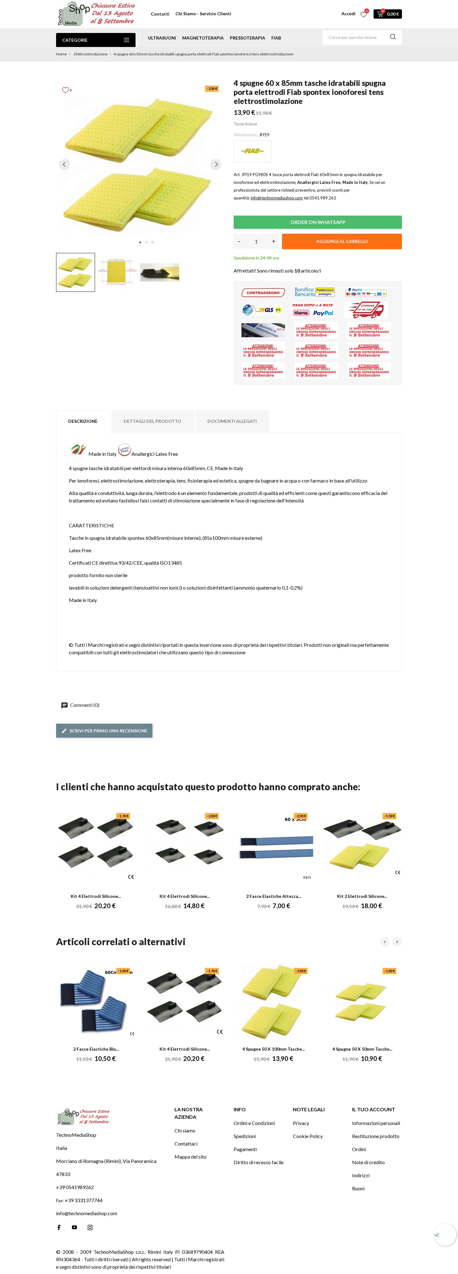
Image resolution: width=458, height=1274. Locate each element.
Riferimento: (246, 134)
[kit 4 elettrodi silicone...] (96, 847)
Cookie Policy (308, 1136)
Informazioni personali (376, 1123)
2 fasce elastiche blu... (96, 1049)
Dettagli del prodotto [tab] (152, 421)
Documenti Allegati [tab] (232, 421)
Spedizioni (245, 1136)
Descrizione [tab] (83, 421)
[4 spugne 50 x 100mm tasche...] (273, 1002)
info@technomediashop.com (86, 1213)
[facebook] (58, 1227)
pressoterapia (247, 37)
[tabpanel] (140, 164)
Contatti (160, 13)
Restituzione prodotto (375, 1136)
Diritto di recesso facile (259, 1162)
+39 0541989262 (75, 1187)
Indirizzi (361, 1175)
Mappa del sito (190, 1157)
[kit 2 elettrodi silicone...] (362, 847)
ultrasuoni (162, 37)
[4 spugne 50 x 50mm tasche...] (362, 1002)
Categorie (75, 40)
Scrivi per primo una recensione (108, 730)
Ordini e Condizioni (254, 1123)
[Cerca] (393, 37)
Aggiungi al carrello (342, 241)
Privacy (301, 1123)
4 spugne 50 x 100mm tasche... (273, 1049)
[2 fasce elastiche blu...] (96, 1002)
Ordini (359, 1149)
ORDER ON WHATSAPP (318, 222)
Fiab (276, 37)
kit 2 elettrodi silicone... (362, 896)
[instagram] (90, 1227)
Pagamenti (245, 1149)
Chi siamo (184, 1130)
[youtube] (74, 1227)
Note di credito (368, 1162)
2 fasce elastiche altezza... (273, 896)
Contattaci (186, 1143)
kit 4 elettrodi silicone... (96, 896)
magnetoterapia (203, 37)
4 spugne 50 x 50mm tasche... (362, 1049)
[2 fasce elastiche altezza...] (273, 847)
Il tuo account (373, 1109)
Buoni (358, 1188)
